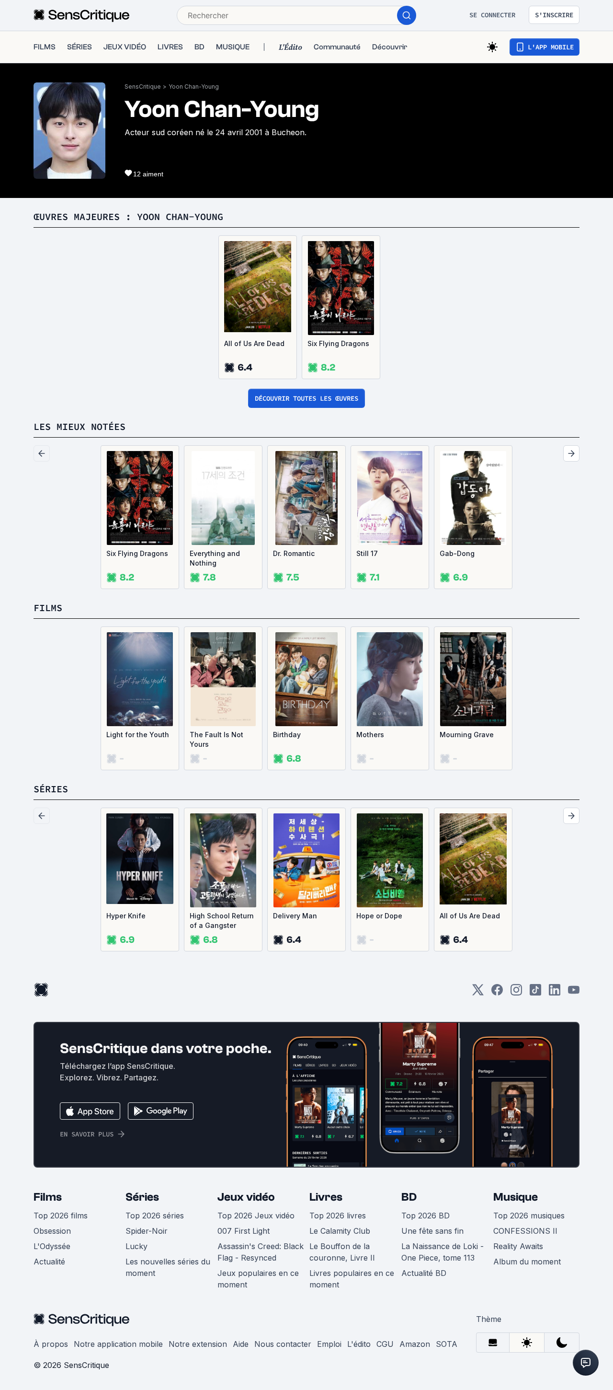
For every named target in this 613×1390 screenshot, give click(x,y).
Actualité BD (423, 1273)
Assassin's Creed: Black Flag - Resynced (260, 1252)
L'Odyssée (52, 1246)
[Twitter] (478, 993)
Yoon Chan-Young (194, 86)
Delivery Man (295, 916)
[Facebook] (497, 993)
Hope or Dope (379, 916)
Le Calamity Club (339, 1231)
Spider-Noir (146, 1231)
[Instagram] (516, 993)
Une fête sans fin (432, 1231)
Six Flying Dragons (338, 343)
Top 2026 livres (337, 1215)
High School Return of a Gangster (222, 920)
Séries (142, 1197)
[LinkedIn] (554, 993)
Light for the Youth (137, 734)
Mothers (370, 734)
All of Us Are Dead (254, 343)
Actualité (49, 1261)
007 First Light (243, 1231)
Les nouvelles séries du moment (167, 1267)
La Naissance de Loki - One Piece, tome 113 (442, 1252)
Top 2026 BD (425, 1215)
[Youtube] (573, 993)
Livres (325, 1197)
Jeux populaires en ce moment (258, 1278)
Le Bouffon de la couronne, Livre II (342, 1252)
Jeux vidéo (246, 1197)
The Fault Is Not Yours (216, 739)
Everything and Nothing (215, 558)
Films (48, 1197)
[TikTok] (535, 993)
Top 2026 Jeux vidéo (256, 1215)
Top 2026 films (61, 1215)
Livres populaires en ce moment (351, 1278)
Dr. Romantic (294, 553)
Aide (241, 1344)
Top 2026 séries (154, 1215)
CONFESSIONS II (525, 1231)
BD (409, 1197)
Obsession (52, 1231)
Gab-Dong (457, 553)
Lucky (136, 1246)
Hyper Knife (126, 916)
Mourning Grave (467, 734)
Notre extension (198, 1344)
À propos (51, 1344)
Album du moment (527, 1261)
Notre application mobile (118, 1344)
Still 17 (367, 553)
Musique (515, 1197)
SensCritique (143, 86)
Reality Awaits (518, 1246)
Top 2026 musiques (529, 1215)
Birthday (287, 734)
